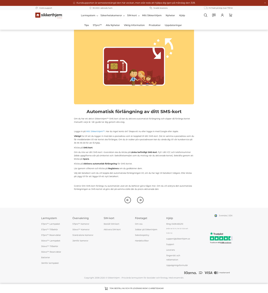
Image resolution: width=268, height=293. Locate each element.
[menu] (133, 15)
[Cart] (231, 15)
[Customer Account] (222, 15)
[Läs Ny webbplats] (140, 200)
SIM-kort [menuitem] (132, 16)
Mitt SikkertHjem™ (95, 131)
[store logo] (49, 15)
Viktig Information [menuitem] (134, 25)
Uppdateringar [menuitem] (173, 25)
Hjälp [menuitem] (182, 16)
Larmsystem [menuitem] (88, 16)
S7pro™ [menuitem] (97, 25)
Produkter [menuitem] (155, 25)
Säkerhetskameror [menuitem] (111, 16)
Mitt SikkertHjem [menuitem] (152, 16)
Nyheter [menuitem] (170, 16)
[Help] (214, 15)
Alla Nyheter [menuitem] (113, 25)
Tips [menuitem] (86, 25)
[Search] (206, 15)
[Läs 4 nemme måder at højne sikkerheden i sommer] (127, 200)
